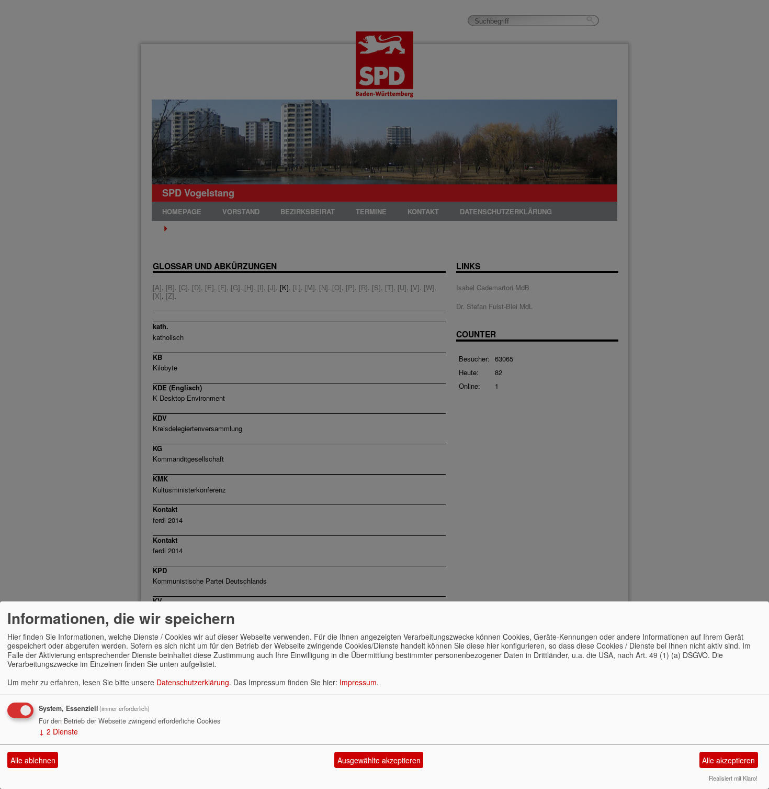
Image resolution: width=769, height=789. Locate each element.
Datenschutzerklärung (192, 682)
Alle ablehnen (32, 760)
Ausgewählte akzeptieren (379, 760)
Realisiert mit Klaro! (733, 778)
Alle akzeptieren (728, 760)
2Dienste (58, 731)
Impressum (358, 682)
